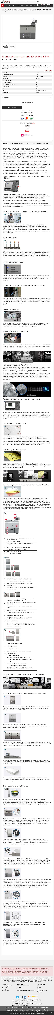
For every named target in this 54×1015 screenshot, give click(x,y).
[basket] (46, 5)
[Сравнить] (50, 98)
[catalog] (2, 5)
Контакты (4, 987)
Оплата (39, 987)
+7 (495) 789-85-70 (17, 1003)
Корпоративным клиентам (23, 986)
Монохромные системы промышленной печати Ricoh (15, 11)
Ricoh (33, 123)
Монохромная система (25, 9)
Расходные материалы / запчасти (40, 143)
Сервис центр (40, 989)
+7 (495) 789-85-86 (17, 1002)
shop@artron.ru (37, 1000)
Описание (4, 143)
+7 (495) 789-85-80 (17, 1000)
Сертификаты (5, 990)
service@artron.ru (37, 1003)
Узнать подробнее (11, 107)
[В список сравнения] (38, 5)
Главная (4, 9)
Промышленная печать (13, 9)
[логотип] (6, 1)
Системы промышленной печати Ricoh (41, 9)
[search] (37, 2)
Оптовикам (19, 987)
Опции (28, 143)
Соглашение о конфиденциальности (25, 990)
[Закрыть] (51, 1012)
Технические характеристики (17, 143)
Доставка (39, 986)
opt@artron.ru (36, 1002)
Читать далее (48, 70)
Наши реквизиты (6, 989)
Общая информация (7, 986)
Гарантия (39, 991)
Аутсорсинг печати (42, 990)
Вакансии (19, 989)
